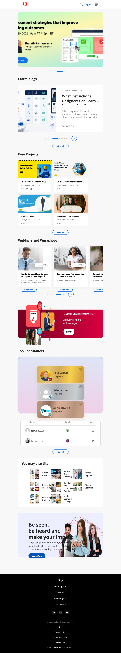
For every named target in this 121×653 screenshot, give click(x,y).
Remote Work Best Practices (68, 216)
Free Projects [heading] (60, 598)
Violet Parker (61, 220)
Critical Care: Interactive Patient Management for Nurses (79, 181)
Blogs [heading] (60, 580)
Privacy (60, 627)
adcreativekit (68, 125)
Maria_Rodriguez (62, 185)
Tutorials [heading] (60, 592)
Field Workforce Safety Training (33, 181)
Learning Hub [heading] (60, 586)
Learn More (37, 556)
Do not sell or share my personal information (60, 647)
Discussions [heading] (60, 604)
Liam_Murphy (25, 185)
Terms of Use (61, 632)
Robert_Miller (25, 220)
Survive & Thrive (27, 216)
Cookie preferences (60, 637)
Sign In (89, 4)
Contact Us (60, 642)
